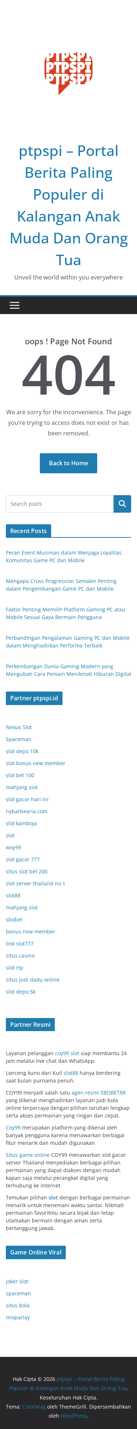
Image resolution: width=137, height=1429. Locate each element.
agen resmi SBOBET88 (99, 1092)
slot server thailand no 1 (35, 883)
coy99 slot (67, 1053)
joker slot (17, 1281)
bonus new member (30, 931)
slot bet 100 (20, 775)
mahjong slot (22, 787)
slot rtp (14, 967)
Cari (122, 504)
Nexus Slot (19, 727)
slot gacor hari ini (27, 799)
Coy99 (14, 1127)
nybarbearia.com (26, 811)
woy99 (13, 847)
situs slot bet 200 (26, 871)
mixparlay (18, 1317)
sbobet (14, 919)
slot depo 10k (22, 751)
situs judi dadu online (33, 979)
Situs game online (28, 1154)
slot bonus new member (35, 763)
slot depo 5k (20, 991)
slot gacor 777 (23, 859)
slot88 (13, 895)
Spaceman (18, 739)
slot (10, 835)
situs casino (20, 955)
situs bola (18, 1305)
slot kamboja (21, 823)
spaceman (18, 1293)
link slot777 (20, 943)
